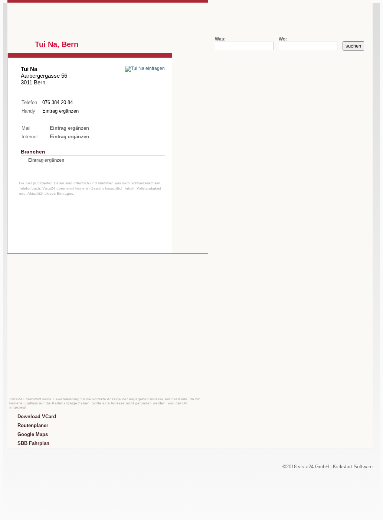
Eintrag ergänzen (60, 111)
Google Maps (32, 434)
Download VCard (36, 416)
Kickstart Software (353, 466)
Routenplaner (32, 425)
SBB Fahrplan (33, 443)
